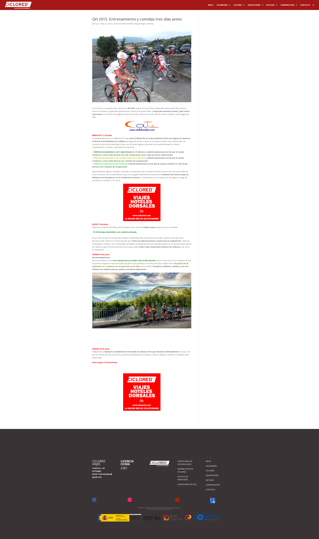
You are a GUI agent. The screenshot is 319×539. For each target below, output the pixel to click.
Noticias (150, 23)
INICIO (210, 5)
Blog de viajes (140, 23)
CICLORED (238, 5)
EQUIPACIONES (254, 5)
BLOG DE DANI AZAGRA (124, 23)
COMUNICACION (287, 5)
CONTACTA (305, 5)
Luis (97, 23)
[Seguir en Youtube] (177, 500)
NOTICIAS (270, 5)
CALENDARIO (222, 5)
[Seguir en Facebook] (94, 500)
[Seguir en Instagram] (130, 500)
